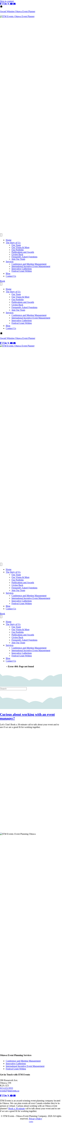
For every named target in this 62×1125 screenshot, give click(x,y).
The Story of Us (13, 242)
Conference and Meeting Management (29, 264)
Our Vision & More (20, 247)
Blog (8, 273)
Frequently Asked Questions (24, 256)
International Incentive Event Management (31, 266)
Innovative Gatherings (22, 268)
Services (9, 261)
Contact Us (11, 276)
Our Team (16, 245)
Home (8, 240)
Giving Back (17, 254)
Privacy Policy (35, 1118)
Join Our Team (18, 259)
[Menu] (1, 234)
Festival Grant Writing (22, 271)
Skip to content (7, 1)
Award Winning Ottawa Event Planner (17, 11)
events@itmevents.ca (9, 1090)
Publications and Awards (23, 252)
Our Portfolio (18, 250)
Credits (31, 1121)
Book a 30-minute (16, 1108)
